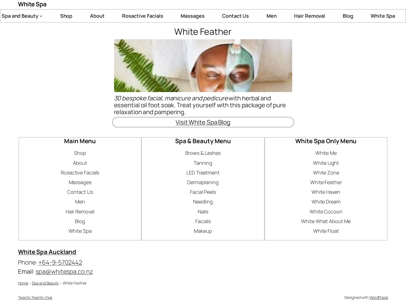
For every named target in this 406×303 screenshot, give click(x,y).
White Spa (32, 4)
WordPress (379, 297)
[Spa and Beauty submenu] (41, 15)
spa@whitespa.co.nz (64, 271)
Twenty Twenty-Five (35, 297)
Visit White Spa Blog (203, 122)
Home (23, 283)
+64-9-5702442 (60, 262)
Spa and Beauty (45, 283)
